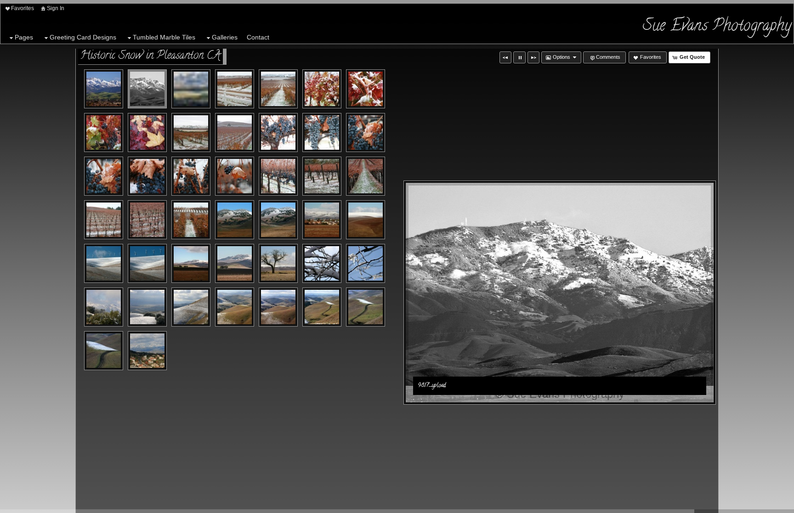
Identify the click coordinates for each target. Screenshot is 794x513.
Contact (258, 37)
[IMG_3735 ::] (234, 307)
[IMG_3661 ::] (234, 176)
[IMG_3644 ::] (234, 132)
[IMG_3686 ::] (191, 220)
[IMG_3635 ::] (147, 132)
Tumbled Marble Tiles (164, 37)
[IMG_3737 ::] (278, 307)
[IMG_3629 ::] (103, 132)
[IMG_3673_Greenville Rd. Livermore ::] (365, 176)
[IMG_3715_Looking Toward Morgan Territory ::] (191, 263)
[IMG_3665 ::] (278, 176)
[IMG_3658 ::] (191, 176)
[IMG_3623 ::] (278, 89)
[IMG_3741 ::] (365, 307)
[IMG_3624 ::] (322, 89)
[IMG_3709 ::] (103, 263)
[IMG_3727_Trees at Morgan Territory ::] (365, 263)
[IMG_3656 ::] (147, 176)
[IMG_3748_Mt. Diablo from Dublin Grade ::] (147, 350)
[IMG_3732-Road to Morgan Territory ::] (147, 307)
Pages (24, 37)
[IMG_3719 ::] (234, 263)
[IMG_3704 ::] (322, 220)
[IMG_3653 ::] (103, 176)
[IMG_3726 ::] (322, 263)
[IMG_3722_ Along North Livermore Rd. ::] (278, 263)
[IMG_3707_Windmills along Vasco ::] (365, 220)
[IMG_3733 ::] (191, 307)
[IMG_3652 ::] (365, 132)
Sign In (55, 8)
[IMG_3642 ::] (191, 132)
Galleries (225, 37)
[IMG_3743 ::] (103, 350)
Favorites (22, 8)
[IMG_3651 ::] (322, 132)
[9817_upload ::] (147, 89)
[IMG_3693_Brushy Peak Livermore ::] (234, 220)
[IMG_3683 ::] (147, 220)
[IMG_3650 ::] (278, 132)
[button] (505, 57)
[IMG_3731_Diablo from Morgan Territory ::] (103, 307)
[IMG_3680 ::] (103, 220)
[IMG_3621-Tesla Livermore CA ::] (234, 89)
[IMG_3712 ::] (147, 263)
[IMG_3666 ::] (322, 176)
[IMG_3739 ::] (322, 307)
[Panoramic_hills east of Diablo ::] (191, 89)
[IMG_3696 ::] (278, 220)
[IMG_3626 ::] (365, 89)
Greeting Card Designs (83, 37)
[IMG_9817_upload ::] (103, 89)
